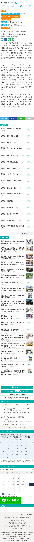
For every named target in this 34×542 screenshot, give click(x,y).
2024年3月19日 (7, 37)
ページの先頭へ (28, 514)
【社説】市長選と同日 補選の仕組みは (16, 413)
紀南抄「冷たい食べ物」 (17, 188)
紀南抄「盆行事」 (17, 142)
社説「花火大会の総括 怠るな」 (17, 282)
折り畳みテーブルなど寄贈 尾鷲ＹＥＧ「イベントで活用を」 (17, 263)
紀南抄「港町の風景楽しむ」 (17, 155)
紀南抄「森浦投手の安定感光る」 (17, 194)
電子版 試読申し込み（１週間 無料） (17, 398)
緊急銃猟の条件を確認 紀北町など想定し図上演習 (17, 256)
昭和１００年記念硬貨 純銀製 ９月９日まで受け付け (17, 310)
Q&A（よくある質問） (12, 526)
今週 (17, 404)
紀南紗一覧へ (28, 233)
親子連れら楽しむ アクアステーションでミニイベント (17, 316)
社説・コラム (14, 31)
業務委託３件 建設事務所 (17, 329)
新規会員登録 (17, 528)
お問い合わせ (25, 526)
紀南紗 (23, 31)
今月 (28, 404)
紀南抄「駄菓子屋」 (17, 201)
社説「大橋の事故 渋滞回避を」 (14, 418)
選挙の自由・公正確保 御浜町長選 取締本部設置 (17, 295)
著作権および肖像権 (17, 520)
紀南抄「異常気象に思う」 (17, 162)
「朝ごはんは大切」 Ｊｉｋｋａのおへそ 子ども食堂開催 (18, 409)
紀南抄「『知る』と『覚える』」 (17, 129)
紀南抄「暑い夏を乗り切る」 (17, 214)
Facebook (13, 118)
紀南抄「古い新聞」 (17, 207)
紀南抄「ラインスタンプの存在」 (17, 149)
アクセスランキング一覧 (17, 427)
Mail (30, 118)
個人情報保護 (24, 517)
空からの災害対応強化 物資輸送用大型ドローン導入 (17, 242)
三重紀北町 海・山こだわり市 (12, 434)
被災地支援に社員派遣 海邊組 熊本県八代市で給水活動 (17, 289)
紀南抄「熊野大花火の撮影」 (17, 136)
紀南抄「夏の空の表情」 (17, 220)
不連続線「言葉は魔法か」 (15, 424)
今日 (6, 404)
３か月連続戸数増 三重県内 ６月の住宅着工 (17, 365)
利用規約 (15, 517)
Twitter (5, 118)
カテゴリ (6, 31)
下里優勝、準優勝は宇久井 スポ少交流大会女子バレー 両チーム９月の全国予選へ (17, 345)
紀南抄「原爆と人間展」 (17, 168)
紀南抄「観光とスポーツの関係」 (17, 181)
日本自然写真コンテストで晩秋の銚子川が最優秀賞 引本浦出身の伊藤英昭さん (17, 303)
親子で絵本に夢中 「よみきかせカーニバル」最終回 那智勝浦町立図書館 (17, 337)
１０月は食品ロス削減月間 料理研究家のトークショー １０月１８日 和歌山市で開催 (17, 372)
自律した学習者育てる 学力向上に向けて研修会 (17, 352)
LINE (22, 118)
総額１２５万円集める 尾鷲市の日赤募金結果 (17, 323)
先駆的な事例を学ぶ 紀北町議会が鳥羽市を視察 (17, 269)
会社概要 (8, 517)
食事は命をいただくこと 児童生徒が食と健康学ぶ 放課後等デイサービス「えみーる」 (17, 249)
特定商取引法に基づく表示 (17, 523)
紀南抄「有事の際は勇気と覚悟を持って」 (17, 227)
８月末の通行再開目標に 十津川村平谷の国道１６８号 (17, 276)
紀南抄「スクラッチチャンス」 (17, 175)
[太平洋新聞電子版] (8, 2)
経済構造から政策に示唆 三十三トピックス (17, 358)
